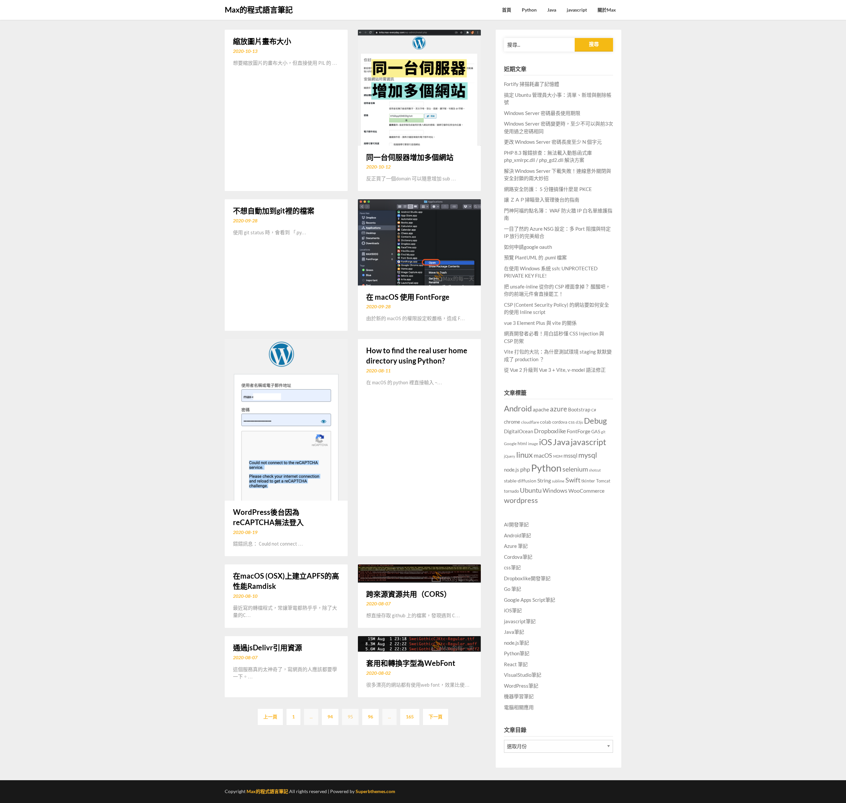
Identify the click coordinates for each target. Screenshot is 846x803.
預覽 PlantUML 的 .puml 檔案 (535, 257)
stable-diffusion (520, 480)
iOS (545, 442)
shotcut (595, 470)
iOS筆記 (513, 610)
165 (410, 716)
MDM (557, 456)
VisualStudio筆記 (522, 675)
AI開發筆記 (516, 524)
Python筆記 (516, 653)
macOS (543, 455)
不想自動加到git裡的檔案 (273, 210)
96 (370, 716)
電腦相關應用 (519, 707)
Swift (572, 480)
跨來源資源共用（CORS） (408, 594)
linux (524, 454)
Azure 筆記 (516, 546)
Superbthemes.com (375, 791)
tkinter (588, 480)
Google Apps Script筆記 (529, 600)
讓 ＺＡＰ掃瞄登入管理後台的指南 (541, 200)
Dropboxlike (550, 431)
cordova (559, 422)
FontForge (578, 431)
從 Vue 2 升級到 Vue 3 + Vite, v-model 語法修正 (555, 370)
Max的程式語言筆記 (259, 9)
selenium (575, 469)
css (571, 422)
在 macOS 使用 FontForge (407, 296)
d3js (579, 422)
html (522, 443)
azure (558, 408)
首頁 (506, 10)
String (544, 480)
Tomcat (603, 480)
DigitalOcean (518, 431)
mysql (587, 455)
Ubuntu (531, 490)
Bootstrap (579, 409)
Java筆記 (514, 632)
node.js (511, 470)
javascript (577, 10)
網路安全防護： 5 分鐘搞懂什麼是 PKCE (548, 189)
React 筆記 (516, 664)
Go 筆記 (512, 589)
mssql (570, 455)
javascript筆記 (520, 621)
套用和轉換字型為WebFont (410, 663)
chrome (512, 422)
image (533, 443)
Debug (595, 420)
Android (518, 408)
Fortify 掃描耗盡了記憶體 (531, 84)
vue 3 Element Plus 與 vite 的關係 (540, 323)
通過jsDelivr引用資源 (267, 647)
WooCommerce (586, 490)
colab (545, 422)
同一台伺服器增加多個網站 (409, 157)
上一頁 (270, 716)
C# (593, 409)
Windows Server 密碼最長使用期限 (542, 113)
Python (529, 10)
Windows (555, 490)
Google (510, 443)
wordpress (521, 500)
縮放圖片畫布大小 (262, 41)
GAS (595, 431)
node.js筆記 (516, 643)
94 (330, 716)
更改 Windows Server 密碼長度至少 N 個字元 (553, 142)
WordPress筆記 (521, 686)
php (525, 469)
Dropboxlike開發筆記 (527, 578)
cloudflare (530, 422)
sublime (558, 481)
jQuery (509, 456)
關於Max (606, 10)
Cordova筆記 (518, 557)
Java (551, 10)
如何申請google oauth (528, 247)
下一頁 (435, 716)
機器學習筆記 (519, 696)
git (603, 432)
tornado (511, 491)
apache (541, 409)
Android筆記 (517, 535)
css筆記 (512, 567)
